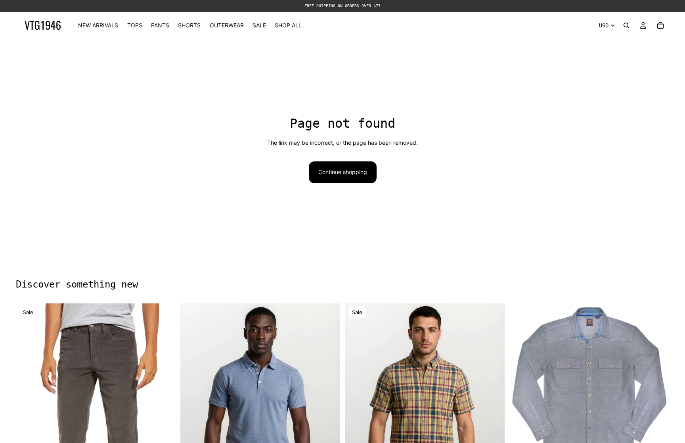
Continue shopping (342, 172)
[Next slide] (328, 406)
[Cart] (660, 25)
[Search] (626, 25)
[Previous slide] (192, 406)
